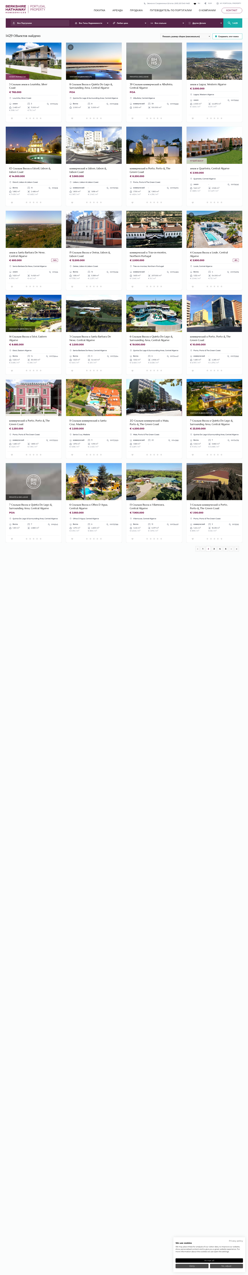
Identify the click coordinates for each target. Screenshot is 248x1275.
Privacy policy (236, 1241)
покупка (99, 10)
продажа (136, 10)
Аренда (118, 10)
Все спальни (160, 23)
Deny (192, 1266)
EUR (208, 3)
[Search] (232, 21)
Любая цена (122, 23)
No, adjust (226, 1266)
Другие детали (199, 23)
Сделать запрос (49, 76)
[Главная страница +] (25, 9)
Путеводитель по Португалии (171, 10)
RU (199, 3)
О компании (207, 10)
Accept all (209, 1260)
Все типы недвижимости (90, 23)
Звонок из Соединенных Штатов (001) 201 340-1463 (168, 3)
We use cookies (184, 1243)
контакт (232, 10)
